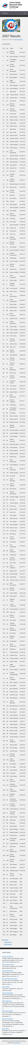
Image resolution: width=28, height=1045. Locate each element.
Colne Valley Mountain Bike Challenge (15, 4)
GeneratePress (17, 1042)
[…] (19, 962)
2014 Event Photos (7, 970)
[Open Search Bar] (25, 13)
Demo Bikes (5, 1028)
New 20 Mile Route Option (9, 978)
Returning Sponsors (7, 1019)
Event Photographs (7, 993)
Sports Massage (7, 1001)
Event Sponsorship (7, 1011)
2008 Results (8, 944)
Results (6, 940)
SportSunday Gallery (8, 964)
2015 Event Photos (7, 956)
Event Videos (6, 986)
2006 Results (8, 942)
